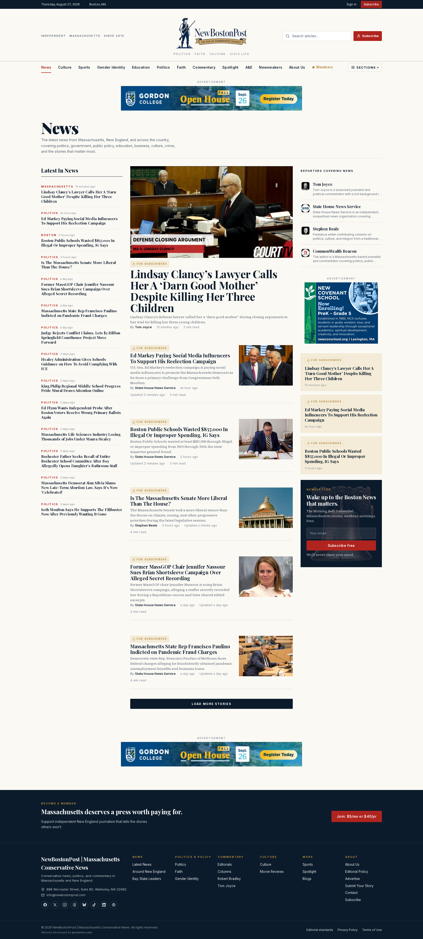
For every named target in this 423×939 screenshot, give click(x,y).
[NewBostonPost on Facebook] (45, 905)
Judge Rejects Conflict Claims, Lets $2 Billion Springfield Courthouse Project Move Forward (80, 337)
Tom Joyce (143, 327)
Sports (84, 67)
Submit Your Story (359, 886)
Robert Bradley (229, 879)
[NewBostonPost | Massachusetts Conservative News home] (212, 33)
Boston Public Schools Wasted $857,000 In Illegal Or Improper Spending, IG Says (78, 243)
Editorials (225, 864)
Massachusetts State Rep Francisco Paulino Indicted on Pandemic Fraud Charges (79, 313)
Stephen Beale (146, 525)
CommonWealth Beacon (335, 251)
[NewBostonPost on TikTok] (94, 905)
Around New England (148, 872)
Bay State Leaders (146, 879)
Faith (181, 67)
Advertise (352, 879)
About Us (297, 67)
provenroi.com (82, 932)
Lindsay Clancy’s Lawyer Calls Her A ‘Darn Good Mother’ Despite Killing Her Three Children (78, 196)
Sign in (351, 4)
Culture (64, 67)
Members (324, 67)
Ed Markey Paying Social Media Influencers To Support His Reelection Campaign (79, 221)
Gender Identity (111, 67)
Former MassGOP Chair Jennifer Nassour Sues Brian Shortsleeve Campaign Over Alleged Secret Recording (77, 289)
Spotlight (230, 67)
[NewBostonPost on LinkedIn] (104, 905)
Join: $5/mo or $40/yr (356, 816)
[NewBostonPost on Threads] (74, 905)
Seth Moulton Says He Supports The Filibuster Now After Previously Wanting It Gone (81, 512)
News (46, 67)
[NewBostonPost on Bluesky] (84, 905)
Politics (163, 67)
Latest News (142, 864)
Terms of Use (372, 930)
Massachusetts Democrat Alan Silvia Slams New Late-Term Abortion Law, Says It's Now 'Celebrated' (79, 487)
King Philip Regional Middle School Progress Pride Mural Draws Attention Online (81, 388)
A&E (249, 67)
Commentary (204, 67)
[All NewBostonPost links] (114, 905)
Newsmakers (270, 67)
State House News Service (155, 388)
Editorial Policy (356, 872)
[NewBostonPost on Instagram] (65, 905)
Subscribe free (341, 545)
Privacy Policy (348, 930)
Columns (224, 872)
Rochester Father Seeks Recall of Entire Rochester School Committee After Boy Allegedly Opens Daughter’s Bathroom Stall (79, 461)
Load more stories (211, 704)
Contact (351, 893)
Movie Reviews (272, 872)
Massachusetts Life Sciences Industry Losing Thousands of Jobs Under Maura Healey (80, 436)
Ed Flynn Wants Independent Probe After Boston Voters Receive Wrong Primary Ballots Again (81, 412)
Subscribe (371, 4)
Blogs (307, 879)
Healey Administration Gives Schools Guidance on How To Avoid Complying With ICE (79, 364)
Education (141, 67)
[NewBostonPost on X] (55, 905)
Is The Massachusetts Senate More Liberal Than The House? (78, 265)
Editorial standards (319, 930)
